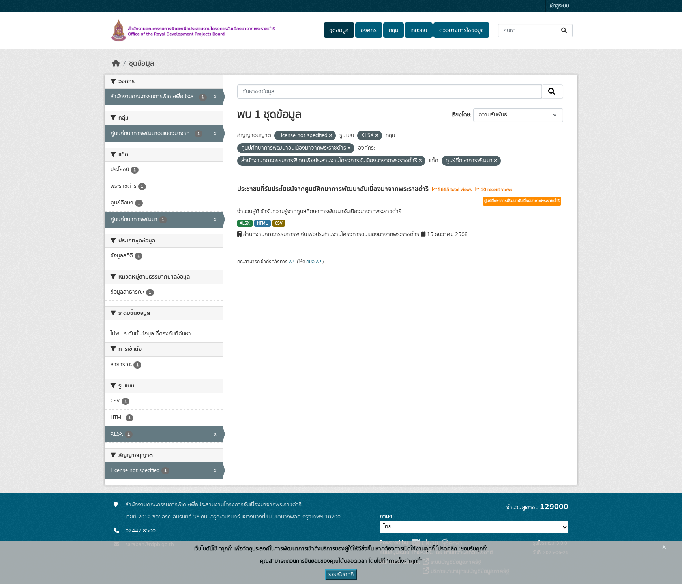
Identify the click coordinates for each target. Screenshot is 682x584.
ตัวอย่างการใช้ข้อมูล (461, 30)
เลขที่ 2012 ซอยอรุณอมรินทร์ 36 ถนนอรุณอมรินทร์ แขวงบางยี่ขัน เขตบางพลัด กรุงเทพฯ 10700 (233, 517)
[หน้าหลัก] (116, 63)
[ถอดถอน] (330, 136)
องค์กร (369, 30)
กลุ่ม (393, 30)
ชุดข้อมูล (338, 30)
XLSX (245, 223)
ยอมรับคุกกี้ (341, 574)
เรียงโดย (461, 115)
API (292, 261)
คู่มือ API (314, 261)
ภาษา (386, 516)
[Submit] (564, 30)
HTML (262, 223)
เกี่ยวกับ (418, 30)
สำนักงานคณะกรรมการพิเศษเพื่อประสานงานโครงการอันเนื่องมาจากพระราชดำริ (214, 505)
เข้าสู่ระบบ (559, 6)
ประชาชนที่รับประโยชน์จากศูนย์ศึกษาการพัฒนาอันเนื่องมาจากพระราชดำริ (333, 189)
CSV (279, 223)
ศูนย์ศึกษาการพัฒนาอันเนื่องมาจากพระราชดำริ (522, 201)
